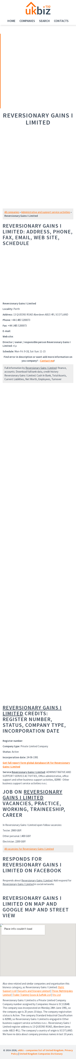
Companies (27, 21)
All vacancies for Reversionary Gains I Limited (29, 849)
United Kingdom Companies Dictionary (41, 1053)
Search (44, 21)
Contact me (47, 360)
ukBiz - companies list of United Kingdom (40, 1050)
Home (11, 21)
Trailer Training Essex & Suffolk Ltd (32, 994)
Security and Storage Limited (34, 991)
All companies (11, 212)
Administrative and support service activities (45, 212)
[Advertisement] (25, 70)
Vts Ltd (56, 994)
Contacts (61, 21)
